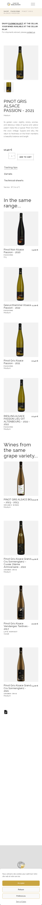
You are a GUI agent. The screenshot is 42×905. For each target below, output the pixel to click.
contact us (31, 32)
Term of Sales (21, 902)
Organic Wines (11, 505)
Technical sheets (13, 180)
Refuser (21, 890)
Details (8, 174)
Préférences (21, 896)
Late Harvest (11, 631)
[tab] (11, 167)
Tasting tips (10, 167)
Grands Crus (10, 569)
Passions (8, 255)
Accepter (21, 883)
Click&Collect (15, 24)
